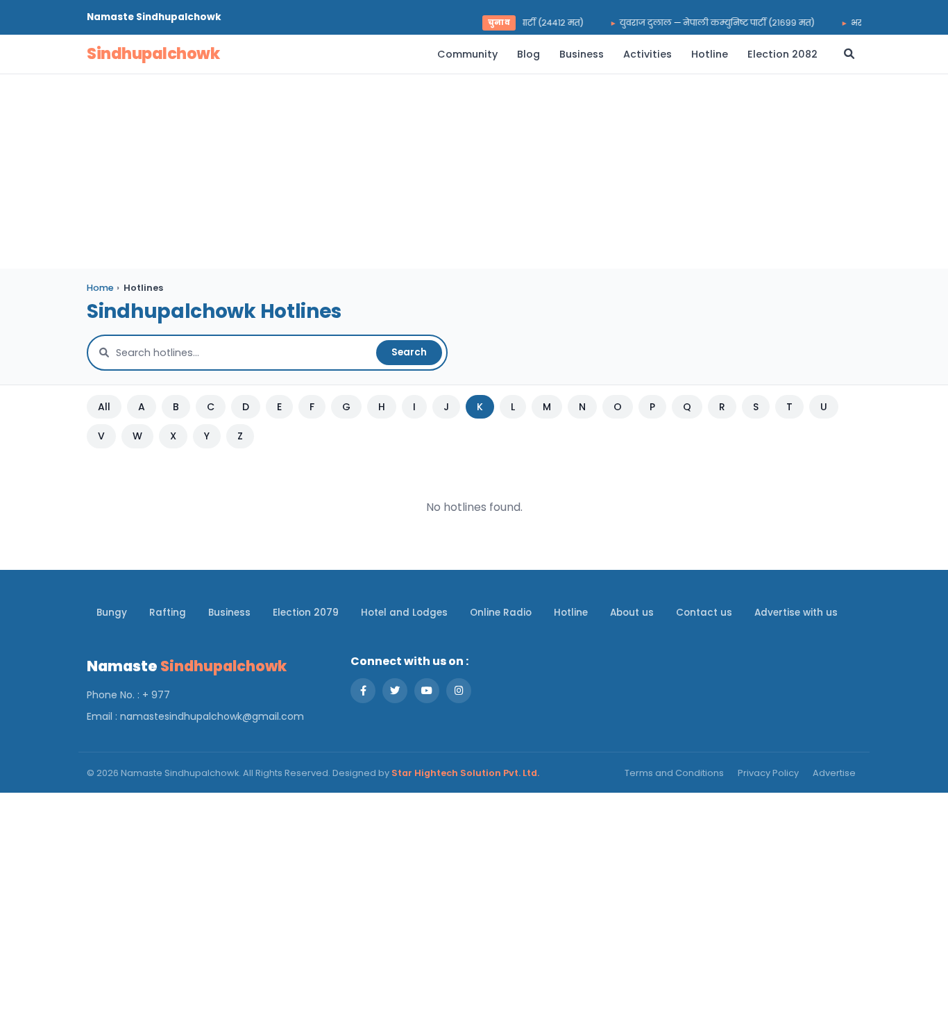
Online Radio (501, 612)
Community (467, 54)
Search (409, 352)
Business (581, 54)
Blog (528, 54)
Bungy (111, 612)
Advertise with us (796, 612)
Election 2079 (306, 612)
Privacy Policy (768, 773)
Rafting (167, 612)
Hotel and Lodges (404, 612)
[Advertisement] (474, 171)
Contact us (704, 612)
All (104, 407)
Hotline (709, 54)
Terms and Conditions (674, 773)
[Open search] (849, 53)
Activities (647, 54)
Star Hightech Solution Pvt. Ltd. (465, 773)
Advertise (834, 773)
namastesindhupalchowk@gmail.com (212, 716)
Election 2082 (782, 54)
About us (632, 612)
